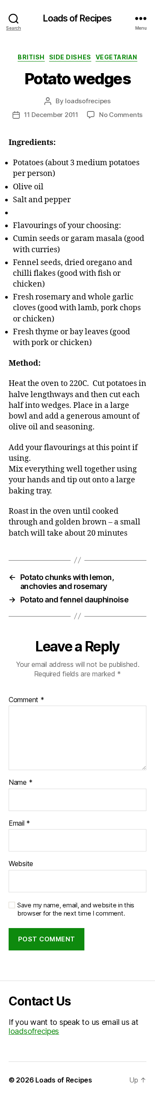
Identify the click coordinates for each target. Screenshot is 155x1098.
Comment (26, 700)
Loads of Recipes (77, 18)
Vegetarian (116, 57)
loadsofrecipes (87, 101)
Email (19, 823)
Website (21, 864)
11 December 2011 (51, 115)
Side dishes (70, 57)
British (31, 57)
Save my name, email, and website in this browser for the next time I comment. (75, 909)
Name (20, 782)
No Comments (121, 115)
